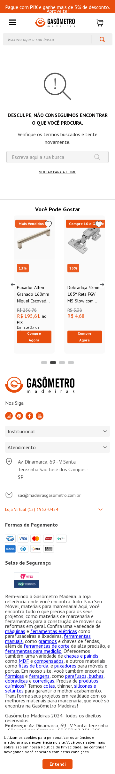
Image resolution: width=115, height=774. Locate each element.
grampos (47, 641)
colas (49, 686)
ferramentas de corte (47, 646)
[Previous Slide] (13, 284)
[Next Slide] (101, 284)
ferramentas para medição (33, 651)
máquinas (15, 631)
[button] (12, 23)
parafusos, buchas (84, 676)
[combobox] (57, 39)
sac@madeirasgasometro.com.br (49, 495)
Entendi (58, 764)
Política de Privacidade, (61, 747)
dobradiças (16, 680)
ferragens (39, 676)
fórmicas (14, 676)
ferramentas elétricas (53, 631)
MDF (24, 661)
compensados (49, 661)
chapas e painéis (81, 656)
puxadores (65, 665)
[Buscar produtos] (99, 39)
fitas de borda (33, 665)
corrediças (43, 680)
